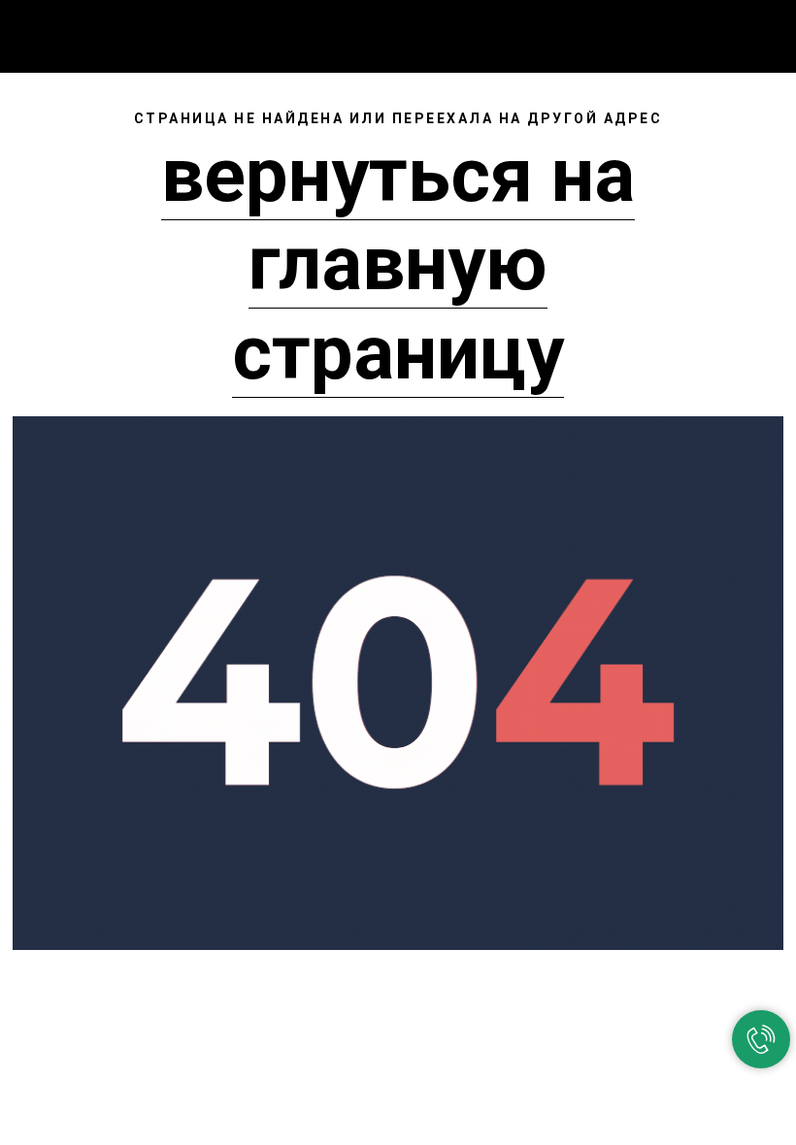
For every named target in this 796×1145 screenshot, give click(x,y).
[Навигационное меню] (766, 31)
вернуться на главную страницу (398, 264)
